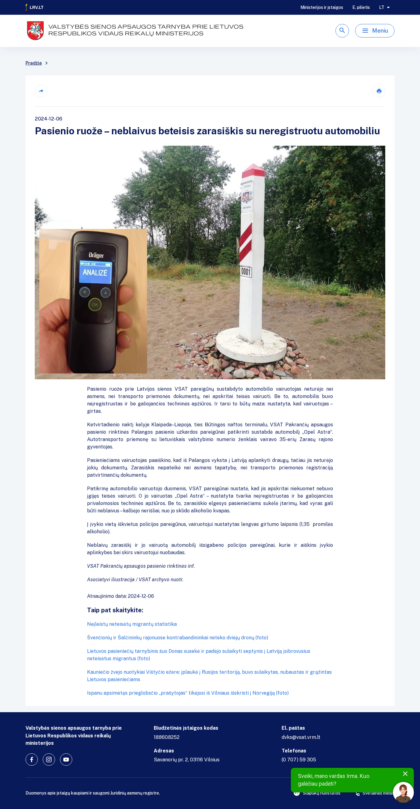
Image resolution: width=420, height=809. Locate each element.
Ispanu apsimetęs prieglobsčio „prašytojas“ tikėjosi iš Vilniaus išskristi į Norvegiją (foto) (188, 693)
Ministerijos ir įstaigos (321, 7)
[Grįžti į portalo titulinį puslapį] (35, 7)
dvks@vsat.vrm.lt (301, 737)
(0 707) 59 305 (299, 760)
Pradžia (34, 63)
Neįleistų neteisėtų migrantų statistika (132, 624)
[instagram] (49, 759)
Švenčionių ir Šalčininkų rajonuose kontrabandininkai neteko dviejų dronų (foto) (177, 638)
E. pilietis (361, 7)
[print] (379, 91)
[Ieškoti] (342, 30)
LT (381, 7)
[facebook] (32, 759)
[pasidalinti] (41, 91)
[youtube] (66, 759)
